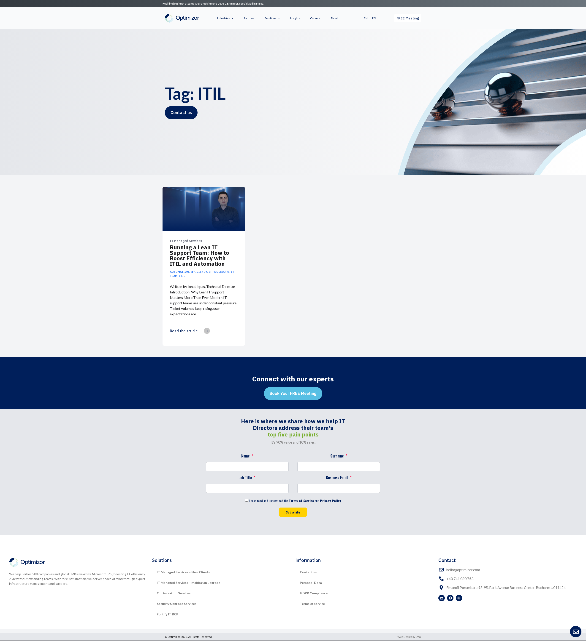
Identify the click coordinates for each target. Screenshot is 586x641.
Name (246, 456)
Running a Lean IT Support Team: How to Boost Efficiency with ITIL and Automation (199, 255)
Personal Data (311, 583)
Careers (315, 18)
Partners (249, 18)
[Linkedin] (441, 598)
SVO (418, 636)
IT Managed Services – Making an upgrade (188, 583)
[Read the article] (207, 331)
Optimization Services (174, 593)
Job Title (246, 478)
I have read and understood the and (295, 500)
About (334, 18)
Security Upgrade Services (176, 604)
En (366, 18)
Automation (179, 272)
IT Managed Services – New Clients (183, 572)
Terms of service (312, 604)
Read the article (184, 331)
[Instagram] (459, 598)
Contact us (308, 572)
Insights (295, 18)
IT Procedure (219, 272)
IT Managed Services (186, 241)
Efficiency (198, 272)
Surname (337, 456)
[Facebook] (450, 598)
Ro (374, 18)
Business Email (337, 478)
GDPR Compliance (314, 593)
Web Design (404, 636)
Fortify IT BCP (167, 614)
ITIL (182, 276)
